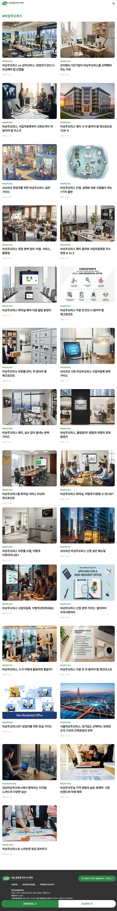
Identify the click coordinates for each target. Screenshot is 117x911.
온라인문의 (28, 903)
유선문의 (86, 903)
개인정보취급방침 (28, 885)
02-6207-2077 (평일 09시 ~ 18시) (96, 878)
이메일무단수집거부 (47, 885)
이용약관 (14, 885)
